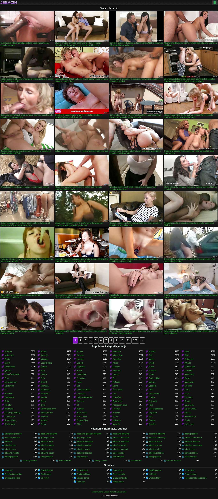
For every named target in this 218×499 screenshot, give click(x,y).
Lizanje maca (46, 363)
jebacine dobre (155, 441)
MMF (151, 390)
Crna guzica (10, 416)
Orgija (187, 420)
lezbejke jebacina (84, 453)
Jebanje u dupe (83, 390)
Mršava (152, 382)
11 (128, 340)
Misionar (44, 359)
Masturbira (9, 386)
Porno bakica (82, 470)
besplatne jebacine (49, 434)
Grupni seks (154, 393)
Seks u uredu (190, 409)
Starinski (188, 397)
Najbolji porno (83, 478)
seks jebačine (47, 457)
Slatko (187, 378)
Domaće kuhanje (12, 374)
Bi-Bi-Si (44, 382)
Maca (187, 351)
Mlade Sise (117, 355)
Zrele (43, 405)
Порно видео (190, 474)
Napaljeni (81, 367)
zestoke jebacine (174, 460)
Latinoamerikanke (84, 397)
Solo (43, 378)
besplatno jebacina (121, 434)
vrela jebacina (101, 460)
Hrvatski (116, 413)
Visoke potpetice (156, 409)
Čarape (44, 367)
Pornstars (81, 378)
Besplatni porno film (13, 474)
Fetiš (151, 405)
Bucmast (80, 409)
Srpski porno (118, 482)
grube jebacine (47, 438)
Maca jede (189, 405)
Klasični (152, 424)
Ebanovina (45, 390)
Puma (43, 424)
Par (114, 378)
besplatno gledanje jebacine (89, 434)
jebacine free (10, 445)
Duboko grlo (190, 367)
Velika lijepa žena (48, 409)
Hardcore (117, 351)
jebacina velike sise (193, 438)
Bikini (79, 424)
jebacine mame (47, 445)
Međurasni (189, 382)
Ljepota (80, 363)
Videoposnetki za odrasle (196, 478)
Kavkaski (45, 393)
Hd (6, 390)
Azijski (115, 363)
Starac (115, 416)
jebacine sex (10, 449)
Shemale (8, 393)
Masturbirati (10, 367)
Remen (188, 401)
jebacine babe (47, 441)
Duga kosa (117, 401)
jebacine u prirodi (120, 449)
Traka (79, 382)
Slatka (7, 363)
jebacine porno (155, 445)
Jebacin (8, 2)
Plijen (187, 355)
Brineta (80, 351)
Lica (114, 393)
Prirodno (152, 370)
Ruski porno (46, 474)
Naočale (44, 416)
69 (78, 405)
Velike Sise (9, 355)
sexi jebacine (118, 457)
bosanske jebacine (157, 434)
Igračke (8, 370)
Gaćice (44, 374)
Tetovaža (45, 386)
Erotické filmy (154, 478)
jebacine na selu (120, 445)
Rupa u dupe (10, 420)
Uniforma (117, 420)
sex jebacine (82, 457)
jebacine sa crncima (193, 445)
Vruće (79, 370)
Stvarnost (153, 401)
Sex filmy (45, 478)
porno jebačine (191, 453)
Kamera (44, 420)
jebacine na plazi (84, 445)
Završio (116, 374)
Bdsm (43, 401)
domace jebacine (12, 438)
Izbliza (187, 390)
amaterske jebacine (13, 434)
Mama (151, 359)
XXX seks (153, 474)
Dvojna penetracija (13, 413)
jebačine (8, 441)
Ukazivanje (81, 374)
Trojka (151, 363)
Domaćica (117, 397)
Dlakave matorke (120, 478)
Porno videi (190, 470)
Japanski (116, 370)
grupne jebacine (84, 438)
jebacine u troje (155, 449)
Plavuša (80, 355)
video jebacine (65, 460)
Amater (188, 363)
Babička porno (155, 470)
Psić (150, 355)
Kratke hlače (10, 424)
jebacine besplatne (85, 441)
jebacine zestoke (12, 453)
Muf (78, 386)
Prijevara (116, 409)
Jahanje (44, 355)
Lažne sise (189, 424)
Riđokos (116, 382)
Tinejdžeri (117, 359)
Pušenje (8, 351)
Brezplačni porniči (12, 478)
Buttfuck (152, 351)
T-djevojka (81, 393)
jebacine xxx (190, 449)
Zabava (188, 413)
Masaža (116, 424)
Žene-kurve (118, 390)
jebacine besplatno (121, 441)
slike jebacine (191, 457)
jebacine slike (47, 449)
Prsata (43, 351)
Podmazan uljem (120, 405)
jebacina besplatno (121, 438)
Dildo (187, 393)
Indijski (44, 397)
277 (135, 340)
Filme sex (81, 482)
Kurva (151, 367)
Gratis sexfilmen (83, 474)
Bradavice (9, 409)
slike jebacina (155, 457)
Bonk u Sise (82, 413)
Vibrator (8, 405)
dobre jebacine (191, 434)
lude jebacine (118, 453)
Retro (7, 401)
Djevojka (188, 370)
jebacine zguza (47, 453)
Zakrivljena (9, 397)
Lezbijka (152, 386)
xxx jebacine (136, 460)
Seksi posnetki (119, 474)
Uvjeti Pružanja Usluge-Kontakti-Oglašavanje (109, 492)
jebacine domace (192, 441)
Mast (151, 416)
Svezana (80, 401)
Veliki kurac (190, 374)
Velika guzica (190, 416)
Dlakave (116, 367)
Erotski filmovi (47, 470)
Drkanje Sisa (82, 420)
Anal (43, 370)
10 (121, 340)
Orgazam (153, 413)
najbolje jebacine (156, 453)
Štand (151, 374)
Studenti (188, 386)
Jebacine (9, 470)
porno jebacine (11, 457)
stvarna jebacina (30, 460)
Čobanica (189, 359)
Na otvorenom (11, 382)
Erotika (152, 397)
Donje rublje (154, 378)
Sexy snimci (118, 470)
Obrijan (8, 359)
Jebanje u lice (47, 413)
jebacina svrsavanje (157, 438)
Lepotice (80, 359)
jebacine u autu (83, 449)
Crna (7, 378)
